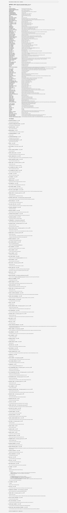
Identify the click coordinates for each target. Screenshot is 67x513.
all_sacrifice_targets (12, 28)
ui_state (19, 162)
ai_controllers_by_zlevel (12, 23)
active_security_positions (13, 17)
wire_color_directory (12, 114)
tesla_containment (11, 104)
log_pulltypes (11, 69)
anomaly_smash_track (12, 31)
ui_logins (10, 108)
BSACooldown (11, 11)
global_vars (27, 4)
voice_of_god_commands (13, 113)
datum (18, 4)
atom (19, 299)
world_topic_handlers (12, 115)
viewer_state (11, 112)
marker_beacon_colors (12, 72)
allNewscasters (11, 26)
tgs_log (10, 105)
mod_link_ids (11, 73)
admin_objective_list (12, 19)
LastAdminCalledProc (12, 12)
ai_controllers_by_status (12, 22)
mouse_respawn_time (12, 75)
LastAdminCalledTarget (12, 13)
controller (22, 4)
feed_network (20, 357)
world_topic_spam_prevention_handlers (15, 116)
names (27, 19)
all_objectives (11, 27)
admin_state (11, 21)
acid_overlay (11, 16)
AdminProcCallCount (12, 8)
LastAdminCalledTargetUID (13, 14)
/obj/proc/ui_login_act (13, 472)
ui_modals (10, 109)
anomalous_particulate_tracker (25, 197)
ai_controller (25, 489)
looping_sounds (11, 71)
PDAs (10, 15)
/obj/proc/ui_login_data (14, 473)
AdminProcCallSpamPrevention (13, 9)
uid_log (10, 110)
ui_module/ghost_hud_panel (23, 275)
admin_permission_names (13, 20)
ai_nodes (10, 24)
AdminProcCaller (11, 10)
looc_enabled (11, 70)
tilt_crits (10, 106)
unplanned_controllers (12, 111)
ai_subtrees (10, 25)
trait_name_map (11, 107)
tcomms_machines (12, 103)
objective (30, 27)
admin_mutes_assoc (12, 18)
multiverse (10, 76)
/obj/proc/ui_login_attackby (18, 478)
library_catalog (11, 68)
